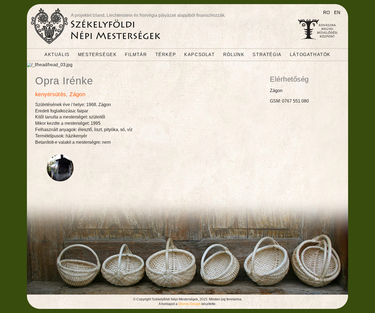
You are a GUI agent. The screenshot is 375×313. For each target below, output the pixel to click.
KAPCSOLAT (199, 54)
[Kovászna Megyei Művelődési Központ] (317, 29)
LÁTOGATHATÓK (310, 54)
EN (337, 12)
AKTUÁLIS (57, 54)
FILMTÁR (136, 54)
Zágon (77, 94)
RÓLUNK (234, 54)
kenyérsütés (50, 94)
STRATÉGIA (267, 54)
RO (326, 12)
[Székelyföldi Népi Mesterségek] (95, 26)
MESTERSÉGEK (97, 54)
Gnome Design (189, 304)
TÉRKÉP (165, 54)
